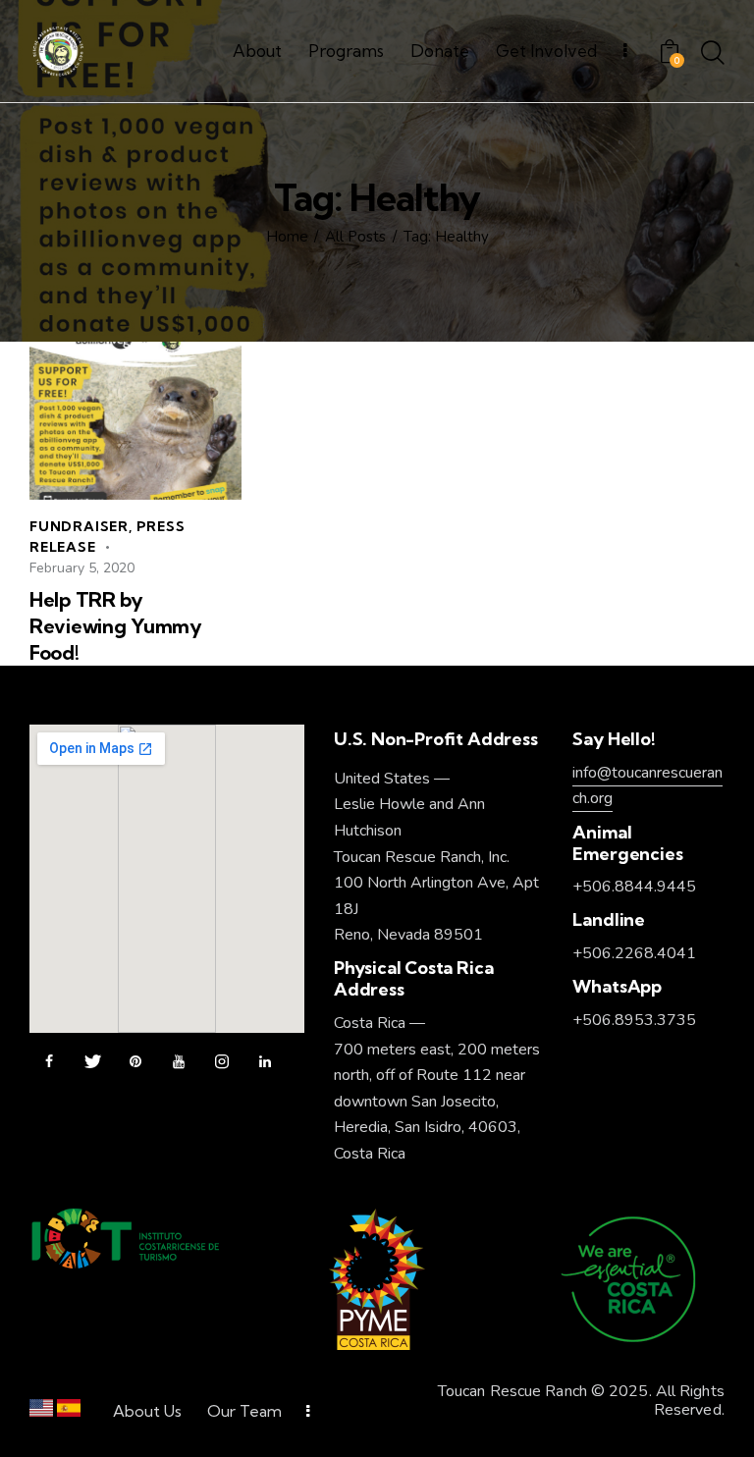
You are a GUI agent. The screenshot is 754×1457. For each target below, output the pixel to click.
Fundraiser (79, 526)
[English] (41, 1412)
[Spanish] (69, 1412)
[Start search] (713, 54)
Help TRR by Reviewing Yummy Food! (115, 626)
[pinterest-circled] (135, 1062)
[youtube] (178, 1062)
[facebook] (49, 1062)
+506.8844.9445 (634, 886)
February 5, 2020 (82, 568)
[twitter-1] (92, 1062)
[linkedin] (265, 1062)
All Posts (355, 237)
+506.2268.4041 (634, 953)
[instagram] (222, 1062)
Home (287, 237)
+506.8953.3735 (634, 1020)
